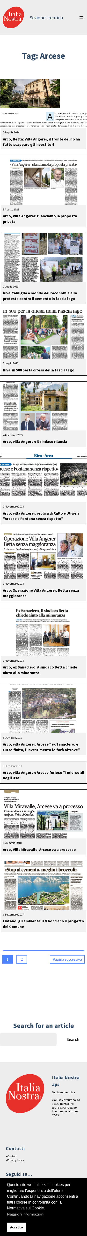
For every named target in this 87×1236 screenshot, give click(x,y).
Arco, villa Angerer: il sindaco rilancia (35, 441)
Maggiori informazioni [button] (25, 1214)
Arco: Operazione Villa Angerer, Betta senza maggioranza (41, 593)
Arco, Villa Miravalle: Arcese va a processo (39, 849)
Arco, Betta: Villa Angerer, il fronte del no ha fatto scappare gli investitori (41, 142)
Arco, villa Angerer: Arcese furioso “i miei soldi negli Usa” (43, 775)
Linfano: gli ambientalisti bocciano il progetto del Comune (43, 923)
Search (73, 1039)
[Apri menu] (81, 17)
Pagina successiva (67, 959)
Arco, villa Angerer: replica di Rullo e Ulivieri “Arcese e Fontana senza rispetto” (41, 516)
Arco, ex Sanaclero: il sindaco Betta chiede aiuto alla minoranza (40, 670)
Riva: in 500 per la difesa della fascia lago (38, 370)
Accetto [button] (16, 1227)
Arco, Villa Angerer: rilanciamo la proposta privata (40, 218)
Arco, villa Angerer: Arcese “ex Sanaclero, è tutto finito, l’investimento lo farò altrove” (41, 747)
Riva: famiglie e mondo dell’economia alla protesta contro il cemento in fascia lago (40, 295)
